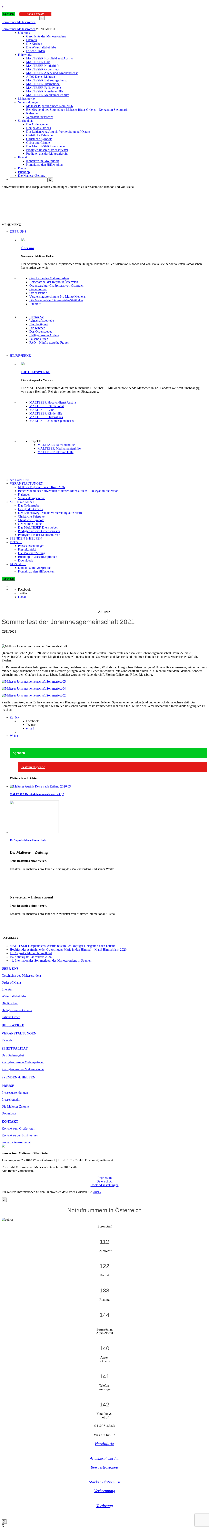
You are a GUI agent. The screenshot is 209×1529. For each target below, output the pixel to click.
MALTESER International (43, 84)
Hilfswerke (25, 54)
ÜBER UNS (18, 231)
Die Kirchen (34, 43)
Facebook (24, 589)
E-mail (22, 597)
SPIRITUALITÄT (22, 501)
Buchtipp (24, 172)
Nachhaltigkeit (38, 324)
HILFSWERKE (20, 355)
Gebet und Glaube (38, 142)
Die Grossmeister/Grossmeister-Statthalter (56, 300)
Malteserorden (27, 98)
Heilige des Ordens (38, 128)
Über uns (24, 32)
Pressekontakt (27, 549)
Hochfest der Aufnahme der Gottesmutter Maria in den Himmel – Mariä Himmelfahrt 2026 (68, 949)
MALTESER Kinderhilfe (42, 65)
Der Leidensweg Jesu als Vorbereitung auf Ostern (58, 131)
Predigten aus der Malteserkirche (47, 153)
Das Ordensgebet (37, 124)
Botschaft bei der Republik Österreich (53, 282)
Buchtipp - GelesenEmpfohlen (37, 556)
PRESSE (16, 542)
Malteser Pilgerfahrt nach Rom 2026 (49, 106)
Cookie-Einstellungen (105, 1185)
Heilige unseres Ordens (44, 335)
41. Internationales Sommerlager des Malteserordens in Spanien (50, 960)
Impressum (105, 1177)
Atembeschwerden (104, 1458)
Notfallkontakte (35, 13)
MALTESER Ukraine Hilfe (55, 452)
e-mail (30, 728)
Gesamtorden (38, 289)
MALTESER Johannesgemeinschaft (52, 420)
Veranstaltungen (28, 102)
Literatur (31, 40)
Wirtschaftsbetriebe (41, 320)
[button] (45, 29)
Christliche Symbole (39, 139)
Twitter (22, 593)
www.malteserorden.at (16, 1142)
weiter (14, 876)
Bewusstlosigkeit (104, 1467)
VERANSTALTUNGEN (26, 483)
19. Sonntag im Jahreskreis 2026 (31, 957)
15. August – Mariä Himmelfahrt (28, 839)
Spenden (8, 13)
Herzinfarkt (104, 1443)
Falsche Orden (35, 51)
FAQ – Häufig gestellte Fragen (49, 342)
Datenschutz (104, 1181)
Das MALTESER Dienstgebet (46, 146)
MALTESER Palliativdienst (44, 87)
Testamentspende (33, 767)
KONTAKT (18, 564)
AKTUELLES (19, 480)
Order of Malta (11, 982)
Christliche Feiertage (39, 135)
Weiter (14, 735)
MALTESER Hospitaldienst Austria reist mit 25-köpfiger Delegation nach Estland (63, 946)
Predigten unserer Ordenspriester (47, 150)
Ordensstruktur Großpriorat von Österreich (56, 285)
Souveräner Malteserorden (19, 22)
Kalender (32, 113)
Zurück (14, 717)
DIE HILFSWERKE (35, 372)
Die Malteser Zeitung (31, 175)
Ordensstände (38, 293)
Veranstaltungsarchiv (39, 117)
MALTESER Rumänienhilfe (44, 91)
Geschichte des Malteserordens (46, 36)
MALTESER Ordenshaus (43, 69)
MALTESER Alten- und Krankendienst (52, 73)
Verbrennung (104, 1490)
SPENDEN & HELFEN (26, 538)
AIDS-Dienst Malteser (40, 76)
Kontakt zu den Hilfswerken (44, 164)
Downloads (25, 560)
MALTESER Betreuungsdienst (46, 80)
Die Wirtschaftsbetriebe (41, 47)
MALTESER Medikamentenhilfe (47, 95)
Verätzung (104, 1505)
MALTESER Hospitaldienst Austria (49, 58)
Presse (22, 168)
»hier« (97, 1192)
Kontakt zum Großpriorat (42, 161)
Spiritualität (25, 120)
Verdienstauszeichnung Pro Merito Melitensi (57, 296)
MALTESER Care (38, 62)
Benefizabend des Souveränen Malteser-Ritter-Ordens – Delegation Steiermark (77, 109)
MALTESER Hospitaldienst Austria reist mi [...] (37, 794)
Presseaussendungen (31, 545)
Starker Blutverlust (104, 1482)
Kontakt (23, 157)
